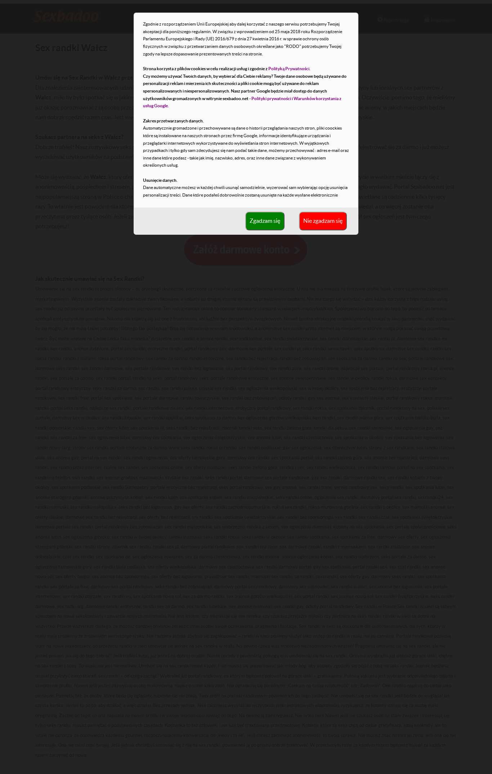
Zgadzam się (265, 220)
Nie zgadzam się (323, 220)
